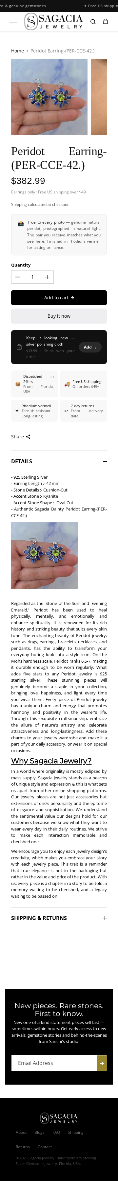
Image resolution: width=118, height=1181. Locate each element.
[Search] (93, 21)
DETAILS (21, 461)
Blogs (39, 1132)
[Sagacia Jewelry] (54, 21)
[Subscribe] (102, 1063)
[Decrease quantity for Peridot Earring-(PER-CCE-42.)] (17, 277)
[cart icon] (105, 21)
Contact (45, 1147)
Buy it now (59, 316)
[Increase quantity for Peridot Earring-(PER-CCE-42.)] (47, 277)
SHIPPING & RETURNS (39, 918)
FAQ (56, 1132)
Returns (23, 1147)
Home (17, 51)
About (21, 1132)
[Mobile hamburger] (13, 21)
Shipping (19, 204)
